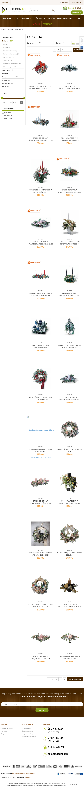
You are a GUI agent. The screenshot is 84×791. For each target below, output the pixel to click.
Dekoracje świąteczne (12, 64)
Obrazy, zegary (9, 67)
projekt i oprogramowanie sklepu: (16, 777)
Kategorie (8, 37)
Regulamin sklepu (28, 734)
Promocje (47, 24)
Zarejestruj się (76, 2)
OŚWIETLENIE (40, 18)
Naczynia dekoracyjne (11, 51)
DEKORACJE (27, 18)
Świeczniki (8, 57)
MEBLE (16, 18)
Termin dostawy (27, 731)
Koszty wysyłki (27, 728)
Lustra (6, 47)
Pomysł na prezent (10, 77)
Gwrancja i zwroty (7, 728)
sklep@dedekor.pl (58, 753)
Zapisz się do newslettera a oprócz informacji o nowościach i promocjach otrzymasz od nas (42, 695)
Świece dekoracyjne (11, 54)
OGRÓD (51, 18)
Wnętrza (7, 70)
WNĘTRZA (7, 18)
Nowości (36, 24)
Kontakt (5, 2)
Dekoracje (7, 41)
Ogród (6, 80)
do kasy (75, 12)
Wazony (7, 60)
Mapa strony (5, 734)
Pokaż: (58, 43)
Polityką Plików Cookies (57, 784)
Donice (6, 44)
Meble (6, 87)
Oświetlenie (7, 83)
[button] (21, 102)
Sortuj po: (30, 43)
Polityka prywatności (29, 736)
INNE (79, 18)
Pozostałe (7, 73)
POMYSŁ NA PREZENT (65, 18)
